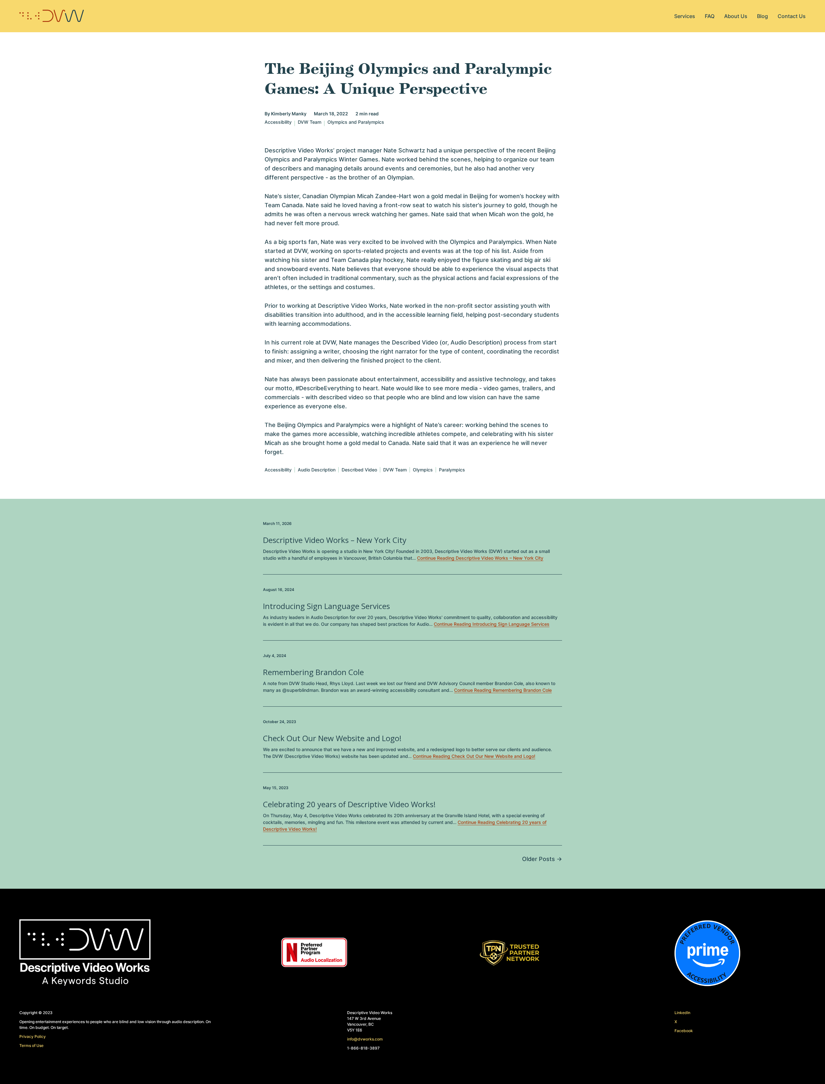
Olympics (423, 469)
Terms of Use (31, 1045)
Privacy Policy (32, 1036)
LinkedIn (682, 1012)
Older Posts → (542, 859)
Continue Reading (480, 558)
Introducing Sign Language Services (326, 606)
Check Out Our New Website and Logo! (332, 738)
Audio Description (316, 469)
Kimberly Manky (288, 113)
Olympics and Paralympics (355, 122)
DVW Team (309, 122)
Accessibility (278, 122)
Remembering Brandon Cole (313, 672)
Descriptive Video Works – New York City (334, 540)
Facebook (684, 1030)
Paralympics (452, 469)
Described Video (359, 469)
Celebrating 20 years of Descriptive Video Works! (349, 804)
